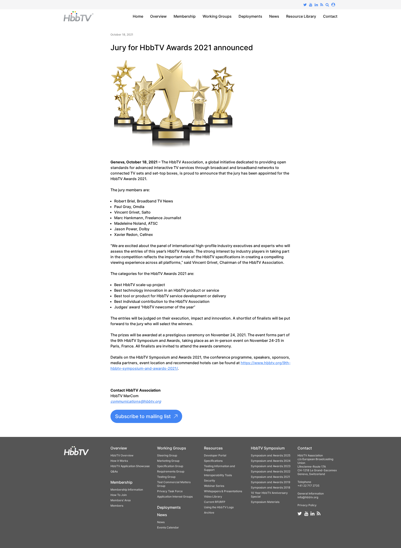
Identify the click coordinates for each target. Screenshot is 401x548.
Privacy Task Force (170, 491)
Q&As (114, 471)
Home (138, 16)
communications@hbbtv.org (135, 401)
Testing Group (166, 477)
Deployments (250, 16)
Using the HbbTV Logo (219, 507)
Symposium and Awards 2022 (270, 471)
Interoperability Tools (218, 475)
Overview (158, 16)
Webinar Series (214, 486)
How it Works (119, 460)
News (274, 16)
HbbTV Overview (121, 455)
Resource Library (301, 16)
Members (116, 505)
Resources (213, 448)
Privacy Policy (307, 505)
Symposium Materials (265, 502)
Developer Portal (215, 455)
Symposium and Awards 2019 (270, 482)
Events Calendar (168, 527)
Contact (330, 16)
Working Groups (217, 16)
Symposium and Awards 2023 (271, 466)
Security (209, 480)
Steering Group (167, 455)
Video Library (213, 496)
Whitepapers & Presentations (223, 491)
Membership (185, 16)
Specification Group (170, 466)
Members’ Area (120, 500)
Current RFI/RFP (214, 502)
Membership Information (126, 489)
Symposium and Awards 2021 (270, 477)
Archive (209, 512)
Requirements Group (170, 471)
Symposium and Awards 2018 (270, 487)
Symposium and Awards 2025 (270, 455)
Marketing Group (168, 460)
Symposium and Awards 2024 (271, 460)
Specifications (213, 460)
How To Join (118, 495)
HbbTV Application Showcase (130, 466)
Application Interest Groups (175, 496)
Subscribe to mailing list (143, 416)
